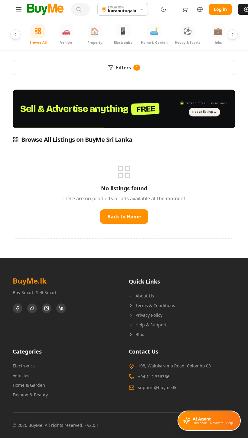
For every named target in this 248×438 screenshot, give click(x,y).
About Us (144, 296)
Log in (220, 9)
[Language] (199, 9)
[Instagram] (46, 308)
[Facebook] (17, 308)
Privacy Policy (148, 315)
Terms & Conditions (155, 305)
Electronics (24, 366)
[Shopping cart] (185, 9)
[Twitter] (32, 308)
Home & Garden (29, 385)
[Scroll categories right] (232, 34)
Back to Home (124, 216)
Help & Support (151, 325)
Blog (140, 334)
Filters (127, 67)
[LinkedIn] (61, 308)
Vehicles (21, 375)
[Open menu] (19, 9)
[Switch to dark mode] (163, 9)
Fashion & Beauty (30, 395)
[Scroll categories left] (15, 34)
